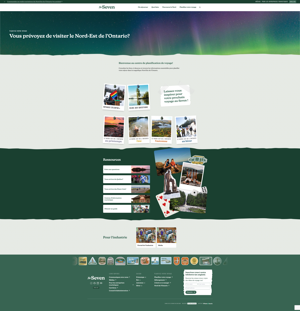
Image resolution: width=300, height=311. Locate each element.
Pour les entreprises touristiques (275, 2)
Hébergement (159, 280)
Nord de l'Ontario (161, 286)
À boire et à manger (161, 283)
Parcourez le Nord (169, 7)
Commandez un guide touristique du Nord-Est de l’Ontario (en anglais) (34, 2)
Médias (258, 2)
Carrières (112, 288)
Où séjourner (143, 7)
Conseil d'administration (118, 291)
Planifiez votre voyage (188, 7)
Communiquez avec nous (118, 277)
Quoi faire (155, 7)
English (293, 2)
